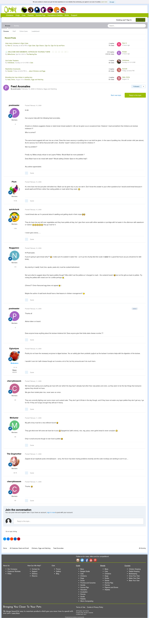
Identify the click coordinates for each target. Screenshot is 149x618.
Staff (14, 31)
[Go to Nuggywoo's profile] (14, 255)
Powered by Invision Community (74, 617)
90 (15, 437)
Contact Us (35, 569)
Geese (107, 580)
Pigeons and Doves (111, 587)
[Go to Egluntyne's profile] (14, 356)
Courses (127, 565)
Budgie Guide (85, 571)
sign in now (51, 512)
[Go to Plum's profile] (14, 189)
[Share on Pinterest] (18, 538)
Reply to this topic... (24, 521)
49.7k (15, 473)
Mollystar (14, 417)
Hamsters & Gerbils (55, 15)
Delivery (34, 573)
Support (74, 15)
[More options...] (142, 105)
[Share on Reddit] (11, 538)
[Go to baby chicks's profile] (119, 78)
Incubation (84, 592)
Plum (14, 181)
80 (15, 400)
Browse (7, 26)
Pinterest (95, 560)
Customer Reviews (14, 571)
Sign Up (140, 20)
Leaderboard (35, 31)
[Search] (143, 25)
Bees (82, 569)
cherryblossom (14, 380)
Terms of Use (80, 607)
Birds (63, 10)
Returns (34, 576)
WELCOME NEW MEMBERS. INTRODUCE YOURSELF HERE (29, 52)
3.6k (15, 228)
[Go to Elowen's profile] (119, 53)
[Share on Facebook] (8, 538)
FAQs (9, 573)
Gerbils (82, 585)
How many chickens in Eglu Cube (16, 43)
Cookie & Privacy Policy (95, 607)
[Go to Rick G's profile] (119, 44)
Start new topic (116, 95)
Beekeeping (133, 573)
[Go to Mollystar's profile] (14, 425)
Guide (78, 565)
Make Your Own (134, 578)
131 (15, 267)
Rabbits (43, 10)
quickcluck (14, 209)
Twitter (82, 560)
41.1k (15, 367)
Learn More (16, 613)
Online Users (24, 31)
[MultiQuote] (26, 173)
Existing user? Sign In (124, 20)
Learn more (104, 2)
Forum (58, 569)
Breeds (102, 565)
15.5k (15, 201)
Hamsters (83, 589)
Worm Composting (86, 601)
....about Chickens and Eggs (36, 71)
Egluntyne (14, 348)
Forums (6, 31)
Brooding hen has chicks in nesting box (18, 77)
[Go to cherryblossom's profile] (14, 388)
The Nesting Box (31, 54)
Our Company (12, 569)
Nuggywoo (14, 247)
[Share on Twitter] (4, 538)
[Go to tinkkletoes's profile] (119, 61)
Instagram (78, 560)
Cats (37, 10)
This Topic (135, 26)
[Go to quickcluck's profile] (14, 217)
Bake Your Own (134, 580)
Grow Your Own (134, 576)
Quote (32, 173)
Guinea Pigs (50, 10)
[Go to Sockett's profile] (119, 70)
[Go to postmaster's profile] (6, 88)
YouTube (91, 560)
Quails (82, 596)
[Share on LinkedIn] (15, 538)
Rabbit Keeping (134, 571)
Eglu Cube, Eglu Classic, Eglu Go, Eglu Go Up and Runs (47, 45)
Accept (112, 2)
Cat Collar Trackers (12, 60)
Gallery (58, 571)
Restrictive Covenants (12, 69)
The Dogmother (14, 453)
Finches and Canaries (88, 583)
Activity (16, 26)
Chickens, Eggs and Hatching (33, 79)
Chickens (24, 10)
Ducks (82, 580)
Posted (33, 105)
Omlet (11, 10)
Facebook (86, 560)
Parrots (82, 594)
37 (66, 52)
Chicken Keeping (135, 569)
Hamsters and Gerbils (57, 10)
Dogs (30, 10)
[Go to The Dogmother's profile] (14, 461)
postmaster (14, 105)
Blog (57, 573)
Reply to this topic (135, 95)
